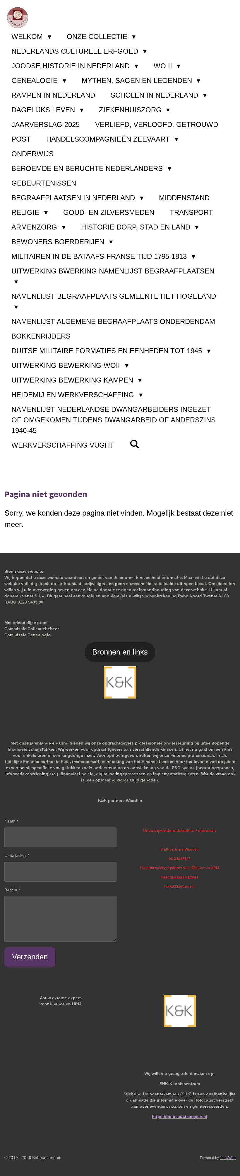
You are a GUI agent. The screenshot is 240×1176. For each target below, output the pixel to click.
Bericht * (12, 890)
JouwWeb (228, 1158)
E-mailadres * (16, 855)
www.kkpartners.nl (179, 886)
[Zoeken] (134, 444)
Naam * (11, 821)
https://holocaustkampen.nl (179, 1116)
